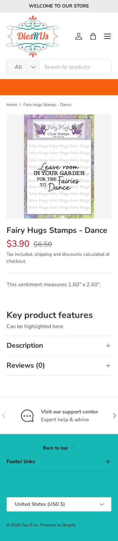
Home (12, 105)
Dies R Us (29, 525)
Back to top (56, 448)
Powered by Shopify (58, 525)
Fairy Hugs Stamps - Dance (47, 105)
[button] (93, 36)
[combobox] (59, 67)
